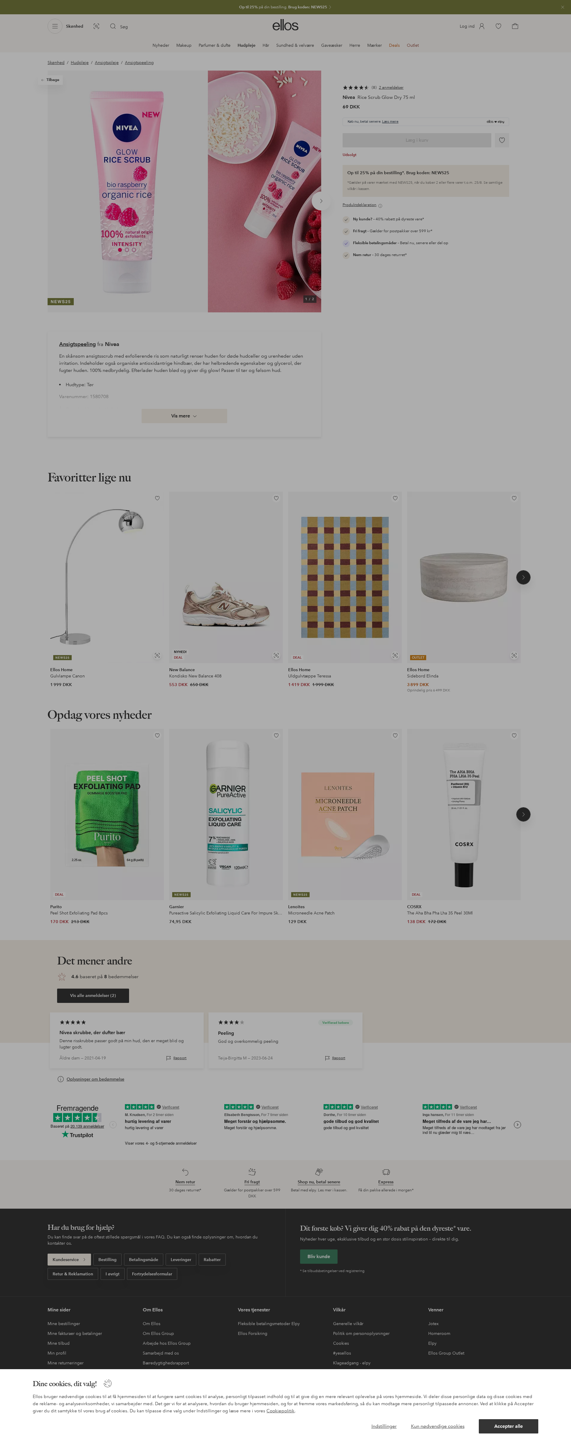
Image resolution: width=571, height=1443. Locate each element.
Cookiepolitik (280, 1411)
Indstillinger (384, 1426)
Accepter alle (508, 1426)
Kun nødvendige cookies (438, 1426)
